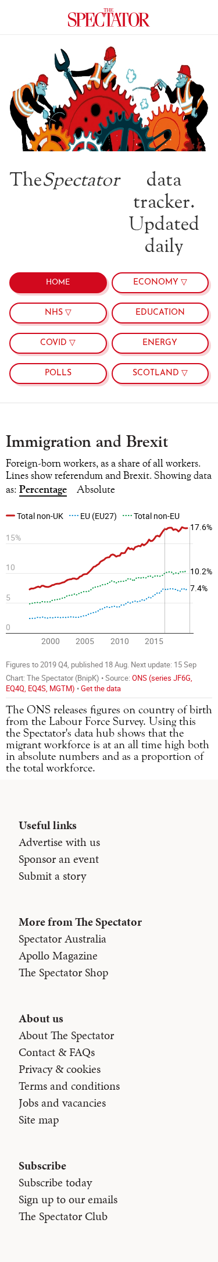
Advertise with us (59, 842)
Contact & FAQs (57, 1052)
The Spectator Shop (63, 972)
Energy (159, 343)
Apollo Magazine (58, 955)
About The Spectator (66, 1035)
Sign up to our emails (68, 1199)
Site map (39, 1119)
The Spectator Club (63, 1216)
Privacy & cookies (60, 1069)
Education (160, 312)
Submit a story (52, 876)
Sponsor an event (59, 859)
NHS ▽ (58, 312)
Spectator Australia (62, 938)
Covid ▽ (58, 343)
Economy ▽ (160, 282)
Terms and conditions (69, 1086)
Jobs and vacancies (62, 1102)
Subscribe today (55, 1182)
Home (58, 282)
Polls (58, 373)
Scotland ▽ (160, 373)
